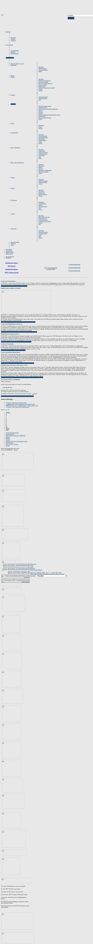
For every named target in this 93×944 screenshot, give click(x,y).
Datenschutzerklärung (36, 570)
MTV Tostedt (11, 266)
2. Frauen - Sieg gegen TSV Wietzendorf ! (18, 407)
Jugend (8, 440)
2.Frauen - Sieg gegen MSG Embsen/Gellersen (10, 352)
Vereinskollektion (7, 387)
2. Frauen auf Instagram (74, 270)
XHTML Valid (41, 572)
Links (31, 565)
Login (31, 567)
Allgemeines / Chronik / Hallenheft (15, 435)
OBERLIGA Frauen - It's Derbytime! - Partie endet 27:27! (22, 405)
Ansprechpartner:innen (12, 432)
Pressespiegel (9, 442)
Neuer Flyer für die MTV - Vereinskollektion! (10, 379)
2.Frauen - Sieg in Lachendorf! (7, 343)
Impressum (33, 564)
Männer (8, 438)
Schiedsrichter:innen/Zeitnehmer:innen (16, 441)
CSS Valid (33, 572)
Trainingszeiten (10, 434)
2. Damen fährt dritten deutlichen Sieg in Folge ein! (20, 404)
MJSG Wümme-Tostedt (11, 272)
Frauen (8, 437)
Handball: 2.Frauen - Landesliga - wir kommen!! (11, 288)
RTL (56, 572)
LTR (60, 572)
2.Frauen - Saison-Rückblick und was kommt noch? (11, 324)
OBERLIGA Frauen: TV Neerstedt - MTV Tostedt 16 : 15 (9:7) (14, 365)
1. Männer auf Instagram (74, 267)
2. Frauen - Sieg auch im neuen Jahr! (16, 402)
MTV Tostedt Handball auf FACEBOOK (50, 268)
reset (53, 572)
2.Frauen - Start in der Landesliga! (8, 281)
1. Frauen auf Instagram (74, 264)
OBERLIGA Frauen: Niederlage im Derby (10, 334)
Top (47, 572)
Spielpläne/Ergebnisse (11, 263)
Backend (32, 568)
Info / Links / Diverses (12, 444)
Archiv (8, 445)
